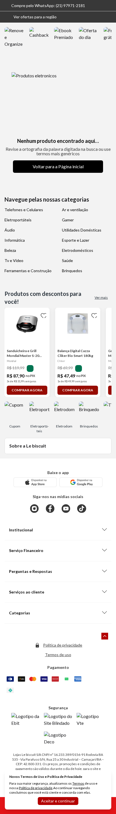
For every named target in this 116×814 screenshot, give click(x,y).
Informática (15, 240)
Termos (78, 783)
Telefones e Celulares (24, 209)
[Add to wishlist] (42, 314)
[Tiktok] (81, 508)
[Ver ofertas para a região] (109, 17)
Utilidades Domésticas (81, 230)
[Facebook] (50, 508)
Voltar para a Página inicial (58, 166)
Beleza (10, 250)
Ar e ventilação (75, 209)
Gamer (68, 219)
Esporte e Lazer (75, 240)
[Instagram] (34, 508)
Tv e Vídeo (14, 260)
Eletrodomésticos (77, 250)
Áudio (10, 230)
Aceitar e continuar (58, 800)
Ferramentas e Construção (28, 270)
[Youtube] (66, 508)
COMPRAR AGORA (27, 390)
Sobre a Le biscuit (27, 445)
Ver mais (101, 297)
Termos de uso (58, 654)
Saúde (67, 260)
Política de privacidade (62, 645)
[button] (31, 17)
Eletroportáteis (18, 219)
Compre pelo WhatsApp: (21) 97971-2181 (48, 5)
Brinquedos (72, 270)
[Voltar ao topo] (104, 636)
